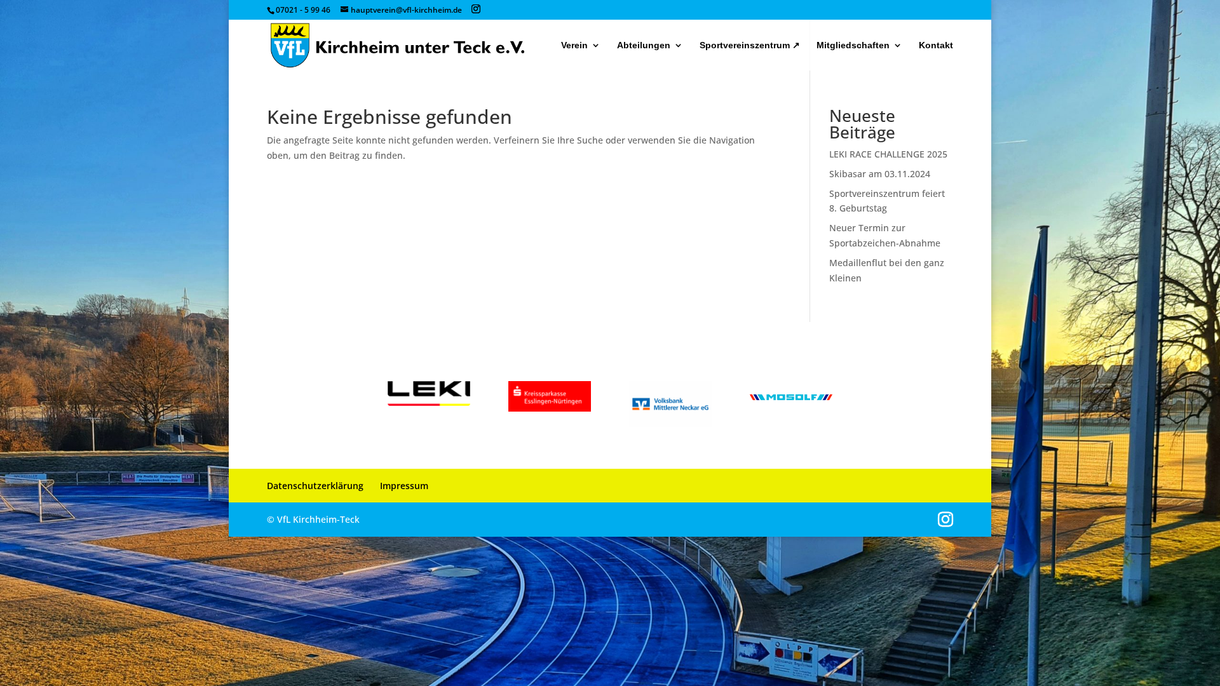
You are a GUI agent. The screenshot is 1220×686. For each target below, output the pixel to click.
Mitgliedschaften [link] (853, 45)
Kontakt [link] (936, 45)
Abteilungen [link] (643, 45)
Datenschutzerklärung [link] (315, 486)
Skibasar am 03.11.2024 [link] (879, 174)
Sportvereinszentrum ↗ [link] (750, 45)
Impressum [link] (404, 486)
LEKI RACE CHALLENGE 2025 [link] (888, 154)
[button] (475, 9)
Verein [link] (574, 45)
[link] (397, 44)
